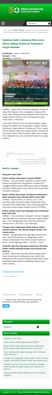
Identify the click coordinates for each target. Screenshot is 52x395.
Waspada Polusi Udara (12, 174)
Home (15, 30)
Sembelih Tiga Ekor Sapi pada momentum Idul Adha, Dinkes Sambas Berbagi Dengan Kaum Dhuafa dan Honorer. (25, 248)
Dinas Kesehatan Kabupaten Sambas (34, 392)
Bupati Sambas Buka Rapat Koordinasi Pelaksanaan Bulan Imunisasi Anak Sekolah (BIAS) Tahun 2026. (24, 347)
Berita (21, 30)
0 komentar (17, 58)
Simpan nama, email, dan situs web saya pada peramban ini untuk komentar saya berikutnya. (21, 300)
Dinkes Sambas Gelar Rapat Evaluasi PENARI (21, 178)
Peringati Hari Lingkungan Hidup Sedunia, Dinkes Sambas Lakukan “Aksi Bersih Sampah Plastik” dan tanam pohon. (24, 229)
